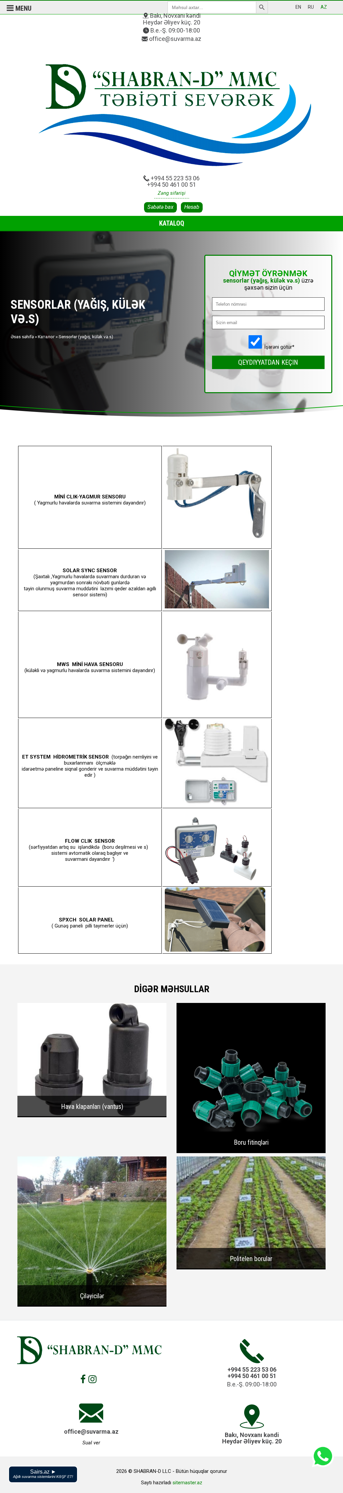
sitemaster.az (187, 1483)
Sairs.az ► (43, 1474)
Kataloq (171, 223)
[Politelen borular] (251, 1267)
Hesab (191, 207)
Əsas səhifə (22, 336)
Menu (22, 8)
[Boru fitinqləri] (251, 1150)
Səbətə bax (160, 207)
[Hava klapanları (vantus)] (91, 1115)
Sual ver (91, 1443)
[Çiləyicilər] (91, 1304)
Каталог (46, 336)
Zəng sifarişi (172, 193)
